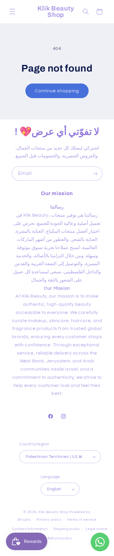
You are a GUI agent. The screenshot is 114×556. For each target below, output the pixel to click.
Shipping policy (66, 529)
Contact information (30, 529)
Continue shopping (57, 90)
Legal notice (97, 529)
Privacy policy (49, 519)
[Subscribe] (95, 173)
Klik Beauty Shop (54, 512)
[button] (12, 11)
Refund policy (60, 538)
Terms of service (81, 519)
